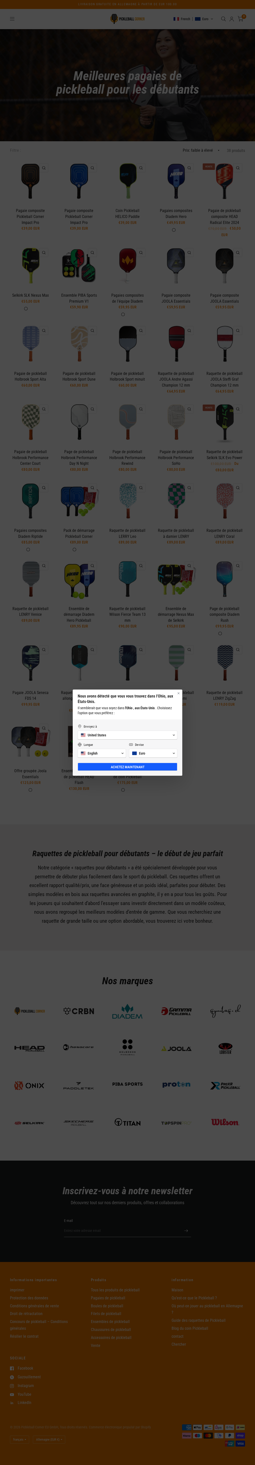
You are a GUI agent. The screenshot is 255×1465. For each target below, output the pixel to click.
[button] (127, 735)
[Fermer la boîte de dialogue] (178, 693)
